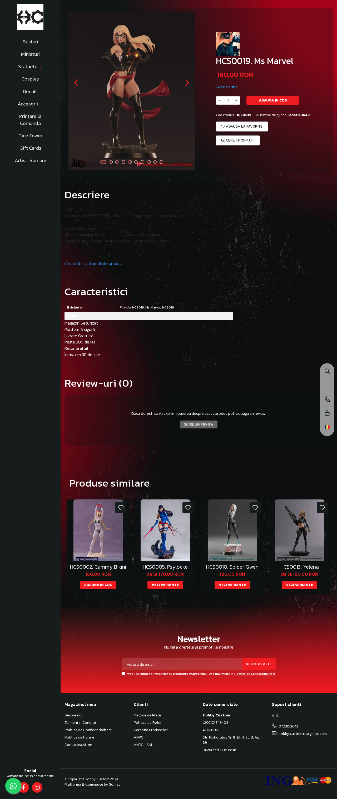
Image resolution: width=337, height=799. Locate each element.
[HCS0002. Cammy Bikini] (98, 530)
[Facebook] (23, 787)
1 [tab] (103, 162)
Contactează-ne (78, 744)
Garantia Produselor (151, 730)
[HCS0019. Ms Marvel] (131, 91)
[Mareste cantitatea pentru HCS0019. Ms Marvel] (236, 100)
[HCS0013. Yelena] (299, 530)
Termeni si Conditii (80, 722)
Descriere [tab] (87, 195)
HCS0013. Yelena (299, 567)
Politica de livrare (79, 737)
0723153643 (288, 726)
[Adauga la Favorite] (120, 507)
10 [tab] (161, 162)
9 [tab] (155, 162)
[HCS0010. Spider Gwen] (232, 530)
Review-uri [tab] (98, 383)
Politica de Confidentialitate (255, 673)
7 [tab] (142, 162)
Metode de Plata (147, 715)
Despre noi (74, 715)
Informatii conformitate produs (93, 263)
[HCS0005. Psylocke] (165, 530)
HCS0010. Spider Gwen (232, 567)
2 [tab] (111, 162)
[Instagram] (37, 787)
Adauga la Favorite (243, 126)
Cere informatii (239, 140)
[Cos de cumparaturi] (327, 414)
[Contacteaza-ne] (327, 400)
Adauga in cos (273, 100)
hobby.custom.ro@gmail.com (302, 733)
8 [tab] (149, 162)
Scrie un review (199, 424)
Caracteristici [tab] (96, 291)
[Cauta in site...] (327, 372)
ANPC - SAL (143, 744)
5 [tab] (130, 162)
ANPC (138, 737)
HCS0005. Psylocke (165, 567)
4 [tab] (123, 162)
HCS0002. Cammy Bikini (98, 567)
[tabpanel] (131, 91)
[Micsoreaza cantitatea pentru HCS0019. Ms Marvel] (219, 100)
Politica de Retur (148, 722)
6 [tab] (136, 162)
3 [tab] (117, 162)
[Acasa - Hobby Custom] (30, 17)
